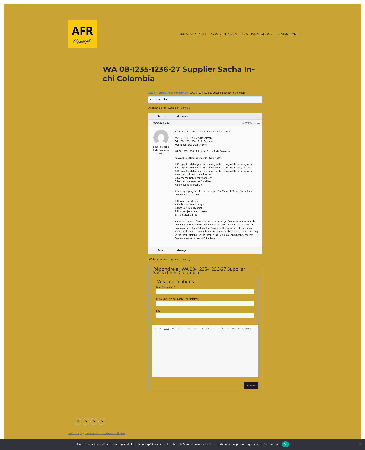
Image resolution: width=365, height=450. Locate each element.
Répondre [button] (247, 122)
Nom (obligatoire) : (166, 287)
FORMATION (287, 34)
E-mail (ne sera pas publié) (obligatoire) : (177, 299)
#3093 (257, 122)
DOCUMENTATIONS (257, 34)
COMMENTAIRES (224, 34)
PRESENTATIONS (193, 34)
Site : (158, 310)
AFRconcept (75, 433)
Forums (162, 92)
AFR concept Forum (178, 92)
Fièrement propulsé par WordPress (105, 433)
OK (285, 444)
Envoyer (251, 385)
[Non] (360, 444)
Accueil (152, 92)
